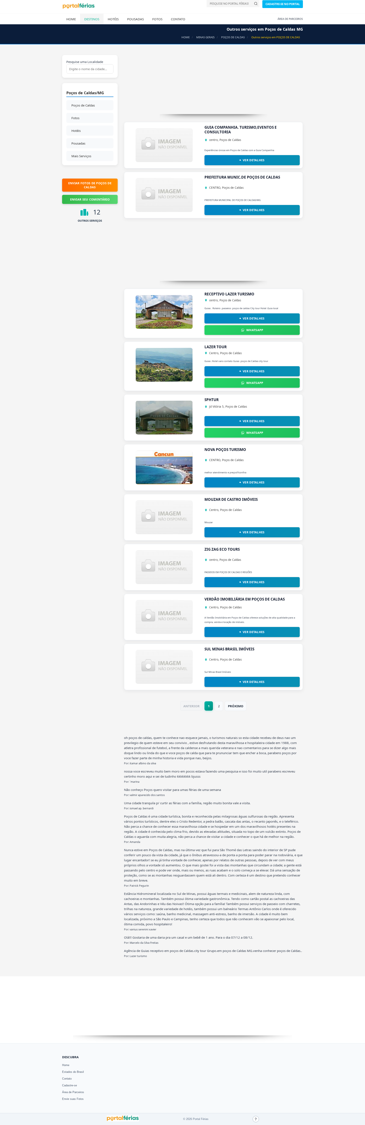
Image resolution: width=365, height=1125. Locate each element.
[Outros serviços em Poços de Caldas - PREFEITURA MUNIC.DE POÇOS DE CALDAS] (164, 211)
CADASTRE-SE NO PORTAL (283, 4)
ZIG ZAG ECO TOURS (222, 549)
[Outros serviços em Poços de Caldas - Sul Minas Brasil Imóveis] (164, 682)
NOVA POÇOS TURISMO (225, 449)
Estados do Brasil (73, 1071)
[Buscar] (255, 3)
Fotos (157, 19)
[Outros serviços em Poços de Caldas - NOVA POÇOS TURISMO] (164, 483)
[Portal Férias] (78, 8)
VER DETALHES (254, 160)
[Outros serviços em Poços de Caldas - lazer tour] (164, 380)
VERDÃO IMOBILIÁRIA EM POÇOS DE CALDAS (244, 599)
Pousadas (135, 19)
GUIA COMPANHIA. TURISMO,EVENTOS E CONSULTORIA (240, 129)
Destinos (91, 19)
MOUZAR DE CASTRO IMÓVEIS (231, 499)
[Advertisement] (213, 84)
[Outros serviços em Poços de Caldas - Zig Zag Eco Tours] (164, 583)
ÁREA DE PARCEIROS (290, 19)
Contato (178, 19)
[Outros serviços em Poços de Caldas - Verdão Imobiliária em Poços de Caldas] (164, 633)
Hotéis (113, 19)
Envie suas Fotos (73, 1098)
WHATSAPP (254, 330)
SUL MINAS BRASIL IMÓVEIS (229, 649)
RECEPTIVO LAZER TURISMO (229, 294)
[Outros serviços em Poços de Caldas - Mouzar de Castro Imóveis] (164, 533)
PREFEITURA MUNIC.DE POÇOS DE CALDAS (242, 177)
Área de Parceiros (73, 1092)
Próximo (235, 706)
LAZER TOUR (215, 346)
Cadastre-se (69, 1085)
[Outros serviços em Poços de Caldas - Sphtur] (164, 433)
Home (71, 19)
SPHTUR (211, 399)
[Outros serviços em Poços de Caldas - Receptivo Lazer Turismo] (164, 327)
